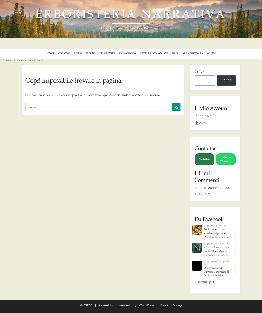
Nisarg (177, 305)
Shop (175, 53)
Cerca (199, 72)
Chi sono (64, 53)
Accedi (211, 53)
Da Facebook (128, 53)
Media (78, 53)
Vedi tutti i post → (206, 282)
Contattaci (204, 159)
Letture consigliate (154, 53)
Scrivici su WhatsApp (225, 159)
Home (50, 53)
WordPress (146, 305)
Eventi (90, 53)
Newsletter (107, 53)
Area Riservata (192, 53)
